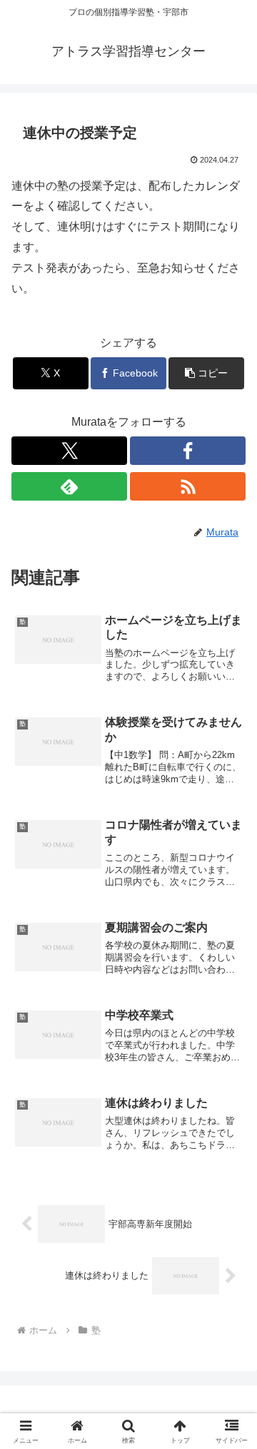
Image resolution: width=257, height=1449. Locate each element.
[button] (206, 373)
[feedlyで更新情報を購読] (69, 486)
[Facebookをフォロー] (188, 450)
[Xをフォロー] (69, 450)
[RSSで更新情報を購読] (188, 486)
